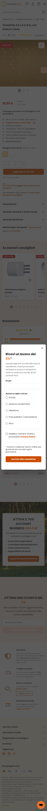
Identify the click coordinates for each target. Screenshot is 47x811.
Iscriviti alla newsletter (23, 459)
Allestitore (14, 410)
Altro (11, 423)
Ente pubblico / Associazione (23, 417)
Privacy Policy (28, 436)
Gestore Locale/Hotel (19, 404)
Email (9, 381)
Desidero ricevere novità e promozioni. (22, 435)
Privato (12, 397)
